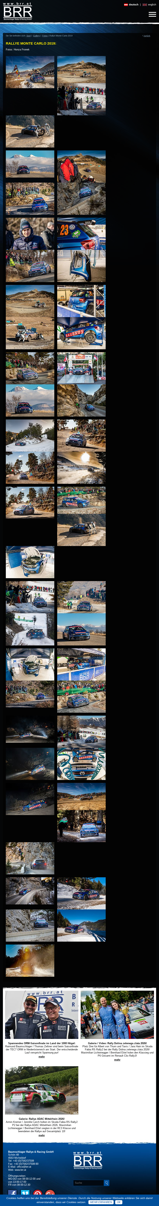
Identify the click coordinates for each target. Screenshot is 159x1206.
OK (119, 1202)
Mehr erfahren (101, 1202)
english (151, 4)
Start (28, 36)
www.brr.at (20, 1169)
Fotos (45, 36)
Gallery (36, 36)
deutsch (133, 4)
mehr (42, 1056)
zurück (147, 36)
